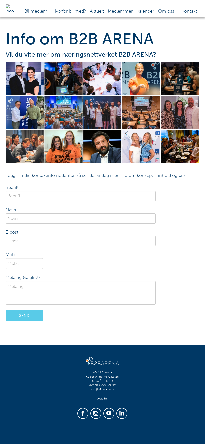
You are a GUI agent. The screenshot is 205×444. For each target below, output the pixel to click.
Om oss (166, 11)
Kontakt (189, 11)
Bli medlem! (36, 11)
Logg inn (102, 398)
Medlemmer (120, 11)
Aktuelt (97, 11)
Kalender (145, 11)
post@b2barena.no (102, 389)
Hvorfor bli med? (69, 11)
